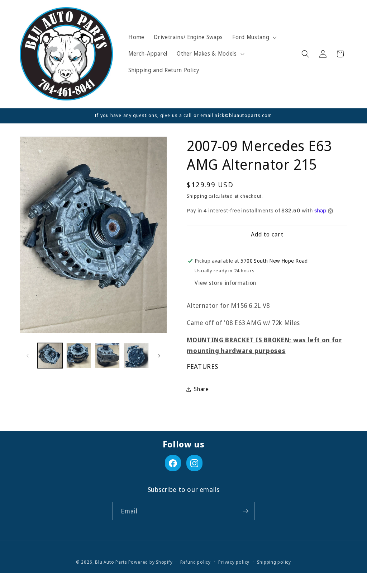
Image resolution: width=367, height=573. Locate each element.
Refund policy (195, 562)
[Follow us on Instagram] (194, 463)
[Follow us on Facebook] (173, 463)
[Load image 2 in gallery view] (78, 355)
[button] (254, 37)
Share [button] (201, 389)
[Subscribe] (245, 511)
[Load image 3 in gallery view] (107, 355)
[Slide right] (159, 355)
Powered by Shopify (150, 562)
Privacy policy (233, 562)
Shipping (197, 196)
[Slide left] (27, 355)
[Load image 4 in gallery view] (136, 355)
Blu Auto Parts (111, 562)
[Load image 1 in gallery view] (50, 355)
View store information (225, 283)
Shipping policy (274, 562)
